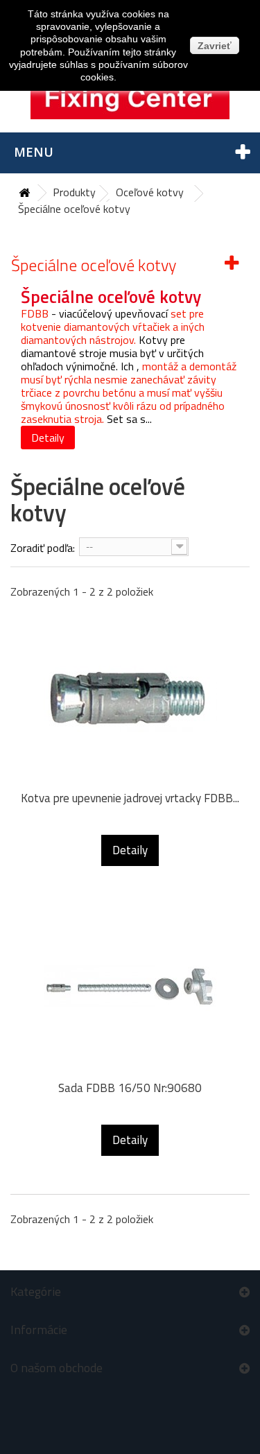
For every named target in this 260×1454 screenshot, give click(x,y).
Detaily (47, 437)
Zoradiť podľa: (42, 547)
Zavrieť (215, 45)
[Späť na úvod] (24, 193)
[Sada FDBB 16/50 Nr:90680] (130, 986)
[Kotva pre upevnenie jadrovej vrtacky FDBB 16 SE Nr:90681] (130, 697)
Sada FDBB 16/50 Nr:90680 (130, 1088)
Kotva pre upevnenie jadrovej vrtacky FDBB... (130, 798)
